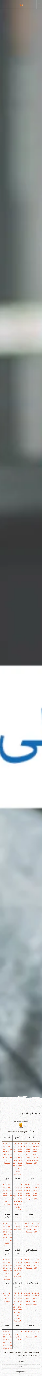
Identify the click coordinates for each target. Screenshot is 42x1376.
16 (27, 1146)
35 (31, 1154)
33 (36, 1154)
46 (35, 1160)
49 (28, 1160)
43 (28, 1157)
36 (29, 1154)
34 (34, 1154)
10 (25, 1143)
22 (29, 1149)
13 (34, 1146)
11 (38, 1146)
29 (29, 1152)
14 (31, 1146)
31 (24, 1152)
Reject (21, 1366)
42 (30, 1157)
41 (32, 1157)
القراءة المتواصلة (31, 1163)
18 (38, 1149)
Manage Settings (21, 1371)
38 (24, 1154)
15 (29, 1146)
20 (34, 1149)
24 (24, 1149)
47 (32, 1160)
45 (37, 1160)
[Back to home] (21, 4)
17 (25, 1146)
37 (27, 1154)
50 (25, 1160)
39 (37, 1157)
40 (35, 1157)
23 (27, 1149)
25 (38, 1152)
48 (30, 1160)
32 (38, 1154)
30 (27, 1152)
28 (31, 1152)
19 (36, 1149)
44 (25, 1157)
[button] (39, 4)
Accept (21, 1361)
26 (36, 1152)
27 (34, 1152)
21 (31, 1149)
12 (36, 1146)
